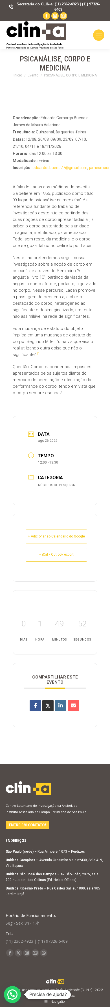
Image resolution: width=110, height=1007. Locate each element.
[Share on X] (48, 705)
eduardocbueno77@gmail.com (59, 167)
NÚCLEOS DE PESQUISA (56, 485)
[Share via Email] (73, 705)
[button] (12, 994)
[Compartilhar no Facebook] (35, 705)
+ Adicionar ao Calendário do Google (56, 536)
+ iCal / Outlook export (56, 554)
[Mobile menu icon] (98, 35)
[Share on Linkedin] (60, 705)
